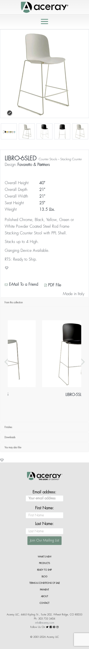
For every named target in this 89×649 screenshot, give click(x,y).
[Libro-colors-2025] (9, 131)
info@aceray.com (44, 622)
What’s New (44, 557)
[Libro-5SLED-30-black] (44, 131)
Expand (9, 113)
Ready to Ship (44, 570)
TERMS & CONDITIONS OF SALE (44, 583)
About (44, 596)
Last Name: (44, 524)
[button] (2, 460)
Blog (44, 577)
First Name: (44, 508)
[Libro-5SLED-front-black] (62, 131)
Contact (44, 603)
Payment (44, 590)
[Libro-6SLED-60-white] (27, 131)
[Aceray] (44, 7)
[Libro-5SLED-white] (80, 131)
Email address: (44, 492)
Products (44, 563)
